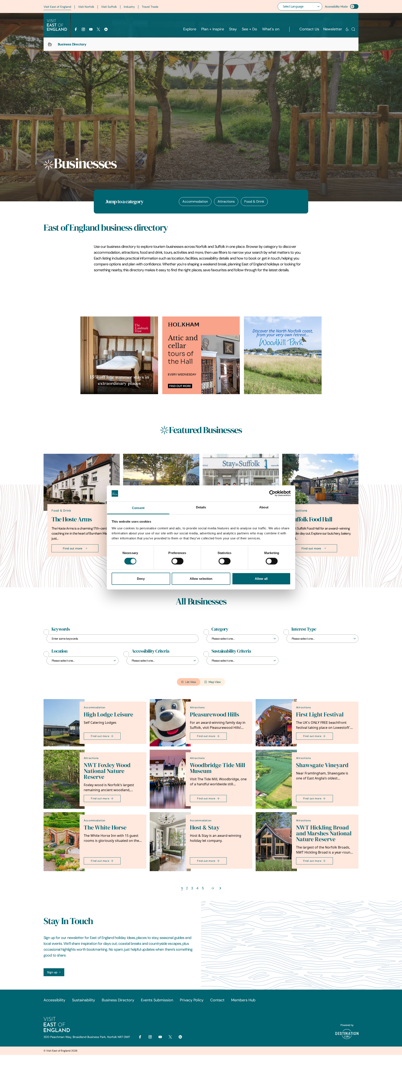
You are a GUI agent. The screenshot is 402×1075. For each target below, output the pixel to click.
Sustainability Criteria (231, 651)
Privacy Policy (192, 1000)
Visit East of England (57, 7)
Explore (189, 29)
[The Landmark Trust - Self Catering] (119, 355)
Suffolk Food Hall (311, 519)
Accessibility (54, 1000)
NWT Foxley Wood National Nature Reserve (107, 771)
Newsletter (332, 29)
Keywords (61, 629)
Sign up (52, 972)
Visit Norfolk (86, 7)
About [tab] (263, 507)
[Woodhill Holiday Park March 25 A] (283, 355)
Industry (129, 7)
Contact (217, 1000)
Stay (233, 29)
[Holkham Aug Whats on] (201, 355)
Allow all (261, 578)
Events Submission (157, 1000)
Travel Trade (150, 7)
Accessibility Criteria (150, 651)
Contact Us (309, 29)
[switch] (177, 561)
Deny (140, 578)
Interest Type (303, 629)
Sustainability (83, 1000)
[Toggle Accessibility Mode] (354, 6)
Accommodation (195, 201)
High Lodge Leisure (108, 714)
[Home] (50, 44)
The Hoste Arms (71, 519)
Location (59, 651)
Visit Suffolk (109, 7)
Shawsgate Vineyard (322, 765)
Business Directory (118, 1000)
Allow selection (201, 578)
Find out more (72, 548)
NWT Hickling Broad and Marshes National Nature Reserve (324, 833)
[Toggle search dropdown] (353, 29)
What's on (270, 29)
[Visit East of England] (57, 25)
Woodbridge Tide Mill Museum (217, 768)
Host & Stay (205, 827)
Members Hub (243, 1000)
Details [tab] (201, 507)
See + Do (249, 29)
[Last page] (220, 888)
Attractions (226, 201)
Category (219, 629)
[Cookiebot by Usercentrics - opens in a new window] (272, 493)
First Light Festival (320, 714)
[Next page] (212, 888)
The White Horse (105, 827)
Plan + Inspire (212, 29)
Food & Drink (254, 201)
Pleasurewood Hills (214, 714)
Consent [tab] (138, 508)
